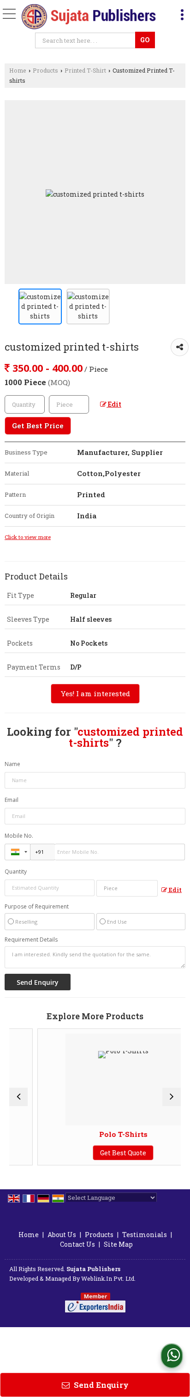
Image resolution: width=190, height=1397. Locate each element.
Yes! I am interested (95, 693)
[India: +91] (17, 852)
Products (45, 70)
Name (12, 764)
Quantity (16, 871)
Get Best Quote (111, 1152)
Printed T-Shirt (85, 70)
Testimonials (144, 1234)
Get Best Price (38, 425)
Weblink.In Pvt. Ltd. (108, 1278)
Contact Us (77, 1244)
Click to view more (28, 537)
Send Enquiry (100, 1385)
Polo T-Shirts (110, 1134)
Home (17, 70)
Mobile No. (19, 836)
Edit (114, 404)
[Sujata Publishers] (89, 17)
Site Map (118, 1244)
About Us (62, 1234)
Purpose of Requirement (37, 906)
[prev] (18, 1097)
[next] (171, 1097)
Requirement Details (31, 940)
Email (11, 800)
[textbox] (86, 40)
